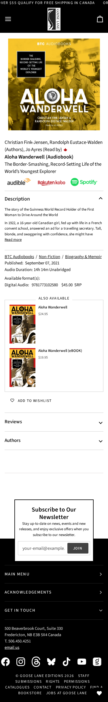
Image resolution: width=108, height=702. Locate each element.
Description (17, 199)
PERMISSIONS (77, 681)
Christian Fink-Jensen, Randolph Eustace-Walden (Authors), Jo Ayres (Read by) (54, 146)
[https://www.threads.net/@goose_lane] (39, 662)
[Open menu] (13, 19)
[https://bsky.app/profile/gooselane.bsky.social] (54, 661)
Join (78, 548)
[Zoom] (54, 84)
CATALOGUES (17, 687)
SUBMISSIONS (28, 681)
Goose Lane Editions (41, 675)
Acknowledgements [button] (28, 592)
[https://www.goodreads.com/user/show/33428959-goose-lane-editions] (100, 661)
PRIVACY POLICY (71, 687)
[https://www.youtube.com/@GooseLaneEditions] (84, 661)
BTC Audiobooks (19, 257)
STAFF (84, 675)
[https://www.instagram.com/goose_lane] (23, 661)
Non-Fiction (49, 257)
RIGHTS (53, 681)
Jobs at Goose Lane (66, 693)
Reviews (13, 421)
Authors (12, 440)
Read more (13, 239)
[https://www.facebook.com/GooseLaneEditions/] (8, 661)
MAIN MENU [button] (17, 574)
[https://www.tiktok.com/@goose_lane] (69, 661)
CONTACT (43, 687)
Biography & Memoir (83, 257)
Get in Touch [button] (20, 610)
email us (12, 647)
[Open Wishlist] (99, 693)
